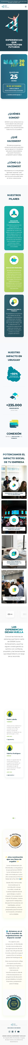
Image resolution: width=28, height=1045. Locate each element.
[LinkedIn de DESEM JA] (12, 1031)
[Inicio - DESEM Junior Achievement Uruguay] (5, 7)
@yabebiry (11, 739)
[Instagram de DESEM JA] (9, 1031)
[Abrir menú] (26, 7)
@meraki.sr (11, 775)
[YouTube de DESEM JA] (18, 1031)
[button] (14, 725)
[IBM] (10, 614)
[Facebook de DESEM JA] (15, 1031)
